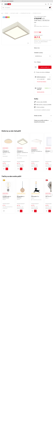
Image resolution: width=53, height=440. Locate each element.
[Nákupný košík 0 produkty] (51, 4)
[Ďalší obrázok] (51, 151)
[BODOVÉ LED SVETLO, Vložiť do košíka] (49, 169)
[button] (4, 180)
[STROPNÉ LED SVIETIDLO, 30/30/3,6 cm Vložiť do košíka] (21, 169)
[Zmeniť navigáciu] (2, 4)
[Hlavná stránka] (2, 13)
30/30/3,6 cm (38, 56)
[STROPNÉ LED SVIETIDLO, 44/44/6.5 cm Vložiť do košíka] (35, 169)
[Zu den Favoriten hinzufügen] (35, 67)
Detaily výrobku (38, 115)
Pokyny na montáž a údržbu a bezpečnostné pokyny (41, 121)
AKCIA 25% (37, 32)
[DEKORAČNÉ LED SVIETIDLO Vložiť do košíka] (21, 211)
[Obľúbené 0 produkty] (48, 4)
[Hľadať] (3, 7)
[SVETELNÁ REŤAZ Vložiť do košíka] (35, 211)
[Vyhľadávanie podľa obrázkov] (49, 7)
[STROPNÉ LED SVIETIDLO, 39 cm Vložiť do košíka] (7, 169)
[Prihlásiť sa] (45, 4)
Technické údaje (5, 156)
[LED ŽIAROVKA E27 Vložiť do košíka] (49, 211)
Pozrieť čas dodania (41, 81)
